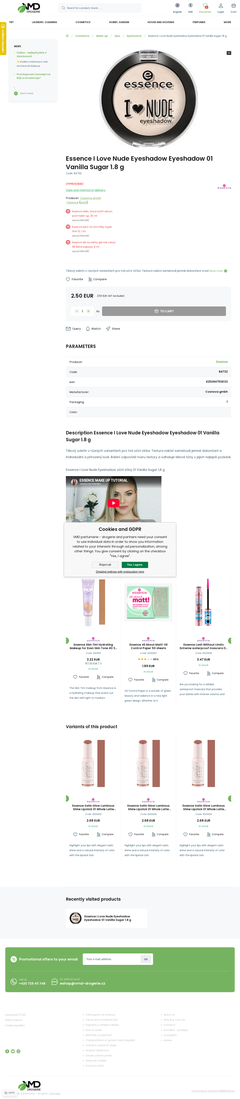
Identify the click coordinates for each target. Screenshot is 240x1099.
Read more (216, 271)
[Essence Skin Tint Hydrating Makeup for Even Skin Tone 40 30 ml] (93, 602)
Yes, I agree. (135, 564)
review (168, 1040)
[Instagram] (18, 1051)
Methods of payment (99, 1035)
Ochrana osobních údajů (101, 1045)
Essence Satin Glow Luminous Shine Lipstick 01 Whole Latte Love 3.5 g (93, 807)
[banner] (29, 8)
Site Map (55, 1093)
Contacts (169, 1025)
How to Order (94, 1030)
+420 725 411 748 (32, 983)
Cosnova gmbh (90, 198)
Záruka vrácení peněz (99, 1055)
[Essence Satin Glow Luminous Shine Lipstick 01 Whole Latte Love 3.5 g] (93, 764)
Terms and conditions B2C (102, 1020)
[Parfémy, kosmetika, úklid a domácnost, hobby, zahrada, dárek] (67, 35)
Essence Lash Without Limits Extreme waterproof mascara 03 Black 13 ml (203, 646)
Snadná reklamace (97, 1050)
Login (146, 959)
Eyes (117, 36)
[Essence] (224, 219)
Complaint (170, 1035)
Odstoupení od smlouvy (100, 1014)
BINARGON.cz (227, 1091)
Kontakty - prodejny (176, 1030)
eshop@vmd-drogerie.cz (82, 983)
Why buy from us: (174, 1020)
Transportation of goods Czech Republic (110, 1040)
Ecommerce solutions (205, 1091)
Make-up (102, 36)
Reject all (105, 564)
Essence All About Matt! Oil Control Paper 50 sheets (148, 646)
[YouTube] (13, 1051)
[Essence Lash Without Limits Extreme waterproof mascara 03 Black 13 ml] (204, 602)
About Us (169, 1014)
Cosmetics (82, 36)
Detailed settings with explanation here (120, 571)
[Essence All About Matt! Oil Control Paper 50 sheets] (149, 602)
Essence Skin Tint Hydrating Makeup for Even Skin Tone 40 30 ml (93, 646)
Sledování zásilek (96, 1060)
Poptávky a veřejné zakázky (102, 1025)
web (83, 202)
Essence (73, 202)
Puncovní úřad (94, 1065)
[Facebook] (7, 1051)
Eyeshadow (134, 36)
